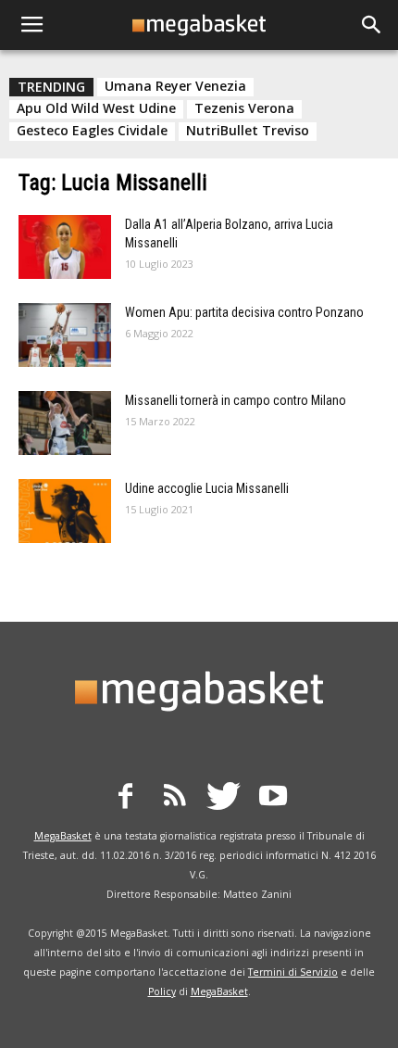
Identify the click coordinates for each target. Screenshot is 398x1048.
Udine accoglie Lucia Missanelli (207, 488)
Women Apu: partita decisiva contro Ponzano (244, 312)
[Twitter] (224, 798)
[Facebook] (125, 798)
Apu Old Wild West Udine (96, 108)
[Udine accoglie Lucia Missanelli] (65, 511)
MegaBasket (63, 835)
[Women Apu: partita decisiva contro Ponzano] (65, 335)
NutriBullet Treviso (247, 130)
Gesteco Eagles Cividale (92, 130)
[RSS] (174, 798)
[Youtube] (273, 798)
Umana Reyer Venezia (175, 86)
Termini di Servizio (293, 972)
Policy (162, 991)
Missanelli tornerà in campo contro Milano (235, 400)
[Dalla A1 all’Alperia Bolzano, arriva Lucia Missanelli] (65, 247)
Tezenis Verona (244, 108)
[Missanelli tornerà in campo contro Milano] (65, 423)
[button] (372, 25)
